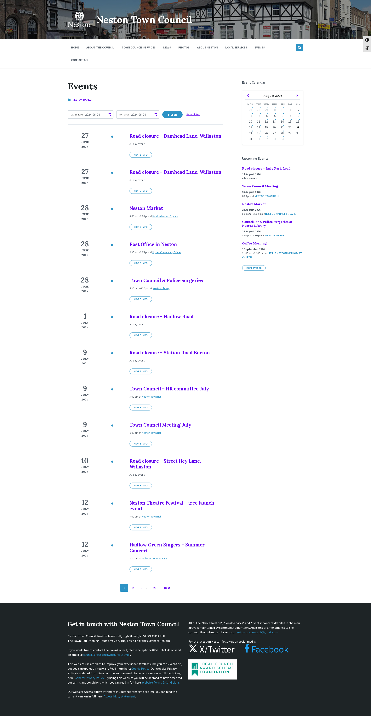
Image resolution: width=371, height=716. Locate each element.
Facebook (269, 649)
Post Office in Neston (153, 244)
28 (154, 588)
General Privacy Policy (89, 678)
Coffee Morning (254, 243)
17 (250, 127)
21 (282, 127)
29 (266, 110)
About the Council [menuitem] (100, 47)
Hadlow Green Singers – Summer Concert (167, 548)
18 (258, 127)
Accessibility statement (119, 696)
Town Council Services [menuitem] (139, 47)
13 (274, 121)
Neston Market (82, 99)
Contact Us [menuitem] (79, 60)
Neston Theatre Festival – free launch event (171, 506)
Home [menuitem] (75, 47)
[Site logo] (79, 30)
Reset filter (193, 114)
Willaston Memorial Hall (155, 558)
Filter (172, 114)
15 (289, 121)
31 (282, 110)
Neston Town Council (144, 19)
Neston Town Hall (151, 396)
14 (282, 121)
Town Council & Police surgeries (166, 280)
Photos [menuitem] (184, 47)
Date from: (77, 114)
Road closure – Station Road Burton (169, 353)
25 (258, 133)
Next (167, 588)
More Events (253, 267)
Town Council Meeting (260, 186)
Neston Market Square (165, 216)
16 (297, 121)
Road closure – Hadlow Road (161, 317)
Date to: (124, 114)
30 (274, 110)
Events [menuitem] (259, 47)
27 (250, 110)
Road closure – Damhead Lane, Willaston (175, 136)
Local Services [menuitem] (236, 47)
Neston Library (161, 288)
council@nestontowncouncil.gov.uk (106, 655)
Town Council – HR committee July (169, 389)
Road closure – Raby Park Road (266, 168)
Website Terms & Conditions (161, 682)
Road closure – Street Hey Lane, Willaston (165, 464)
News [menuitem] (167, 47)
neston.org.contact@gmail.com (257, 632)
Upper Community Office (166, 252)
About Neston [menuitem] (207, 47)
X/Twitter (216, 649)
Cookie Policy (140, 668)
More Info (141, 154)
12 (266, 121)
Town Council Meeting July (160, 425)
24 (250, 133)
